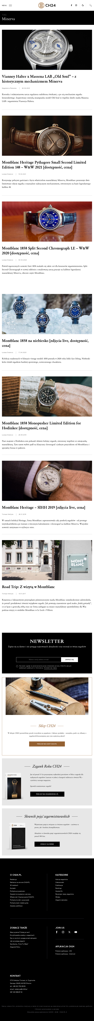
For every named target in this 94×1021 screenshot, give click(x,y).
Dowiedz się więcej (50, 668)
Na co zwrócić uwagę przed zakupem (23, 938)
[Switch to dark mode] (83, 5)
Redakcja (13, 879)
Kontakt (13, 888)
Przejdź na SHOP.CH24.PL (47, 744)
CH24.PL (47, 5)
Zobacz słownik (47, 844)
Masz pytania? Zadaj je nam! (20, 932)
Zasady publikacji (16, 906)
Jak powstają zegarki (17, 941)
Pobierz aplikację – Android (65, 954)
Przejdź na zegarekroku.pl (47, 794)
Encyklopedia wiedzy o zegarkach (22, 935)
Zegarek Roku (15, 947)
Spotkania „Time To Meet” (19, 944)
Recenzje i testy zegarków (64, 894)
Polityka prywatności (17, 891)
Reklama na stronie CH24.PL (20, 882)
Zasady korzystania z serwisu (20, 894)
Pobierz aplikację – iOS (63, 951)
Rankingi (58, 888)
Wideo (57, 897)
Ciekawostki (59, 882)
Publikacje (59, 885)
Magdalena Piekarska (9, 88)
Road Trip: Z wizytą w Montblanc (28, 587)
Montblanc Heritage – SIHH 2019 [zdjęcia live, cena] (43, 507)
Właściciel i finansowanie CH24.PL (22, 897)
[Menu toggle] (10, 5)
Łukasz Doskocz (7, 174)
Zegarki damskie (61, 900)
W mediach (14, 885)
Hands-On (59, 891)
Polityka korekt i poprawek (19, 900)
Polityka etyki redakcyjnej (19, 903)
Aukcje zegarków (61, 879)
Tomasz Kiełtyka (7, 514)
